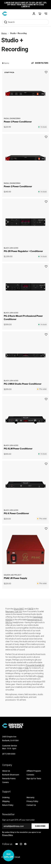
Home (4, 33)
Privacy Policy (7, 835)
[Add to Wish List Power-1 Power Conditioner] (46, 72)
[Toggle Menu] (46, 14)
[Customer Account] (34, 14)
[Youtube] (17, 844)
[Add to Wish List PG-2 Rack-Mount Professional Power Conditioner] (46, 266)
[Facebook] (25, 844)
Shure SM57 (19, 609)
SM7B (30, 609)
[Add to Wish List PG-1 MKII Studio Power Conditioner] (46, 334)
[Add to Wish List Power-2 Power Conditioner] (46, 136)
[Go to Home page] (4, 13)
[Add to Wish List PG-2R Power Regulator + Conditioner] (46, 201)
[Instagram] (21, 844)
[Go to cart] (40, 14)
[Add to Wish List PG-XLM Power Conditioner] (46, 399)
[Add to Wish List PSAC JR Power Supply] (46, 528)
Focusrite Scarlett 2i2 (35, 665)
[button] (8, 855)
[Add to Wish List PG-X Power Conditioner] (46, 463)
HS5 (20, 668)
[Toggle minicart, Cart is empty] (40, 14)
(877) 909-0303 (8, 754)
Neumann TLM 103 (13, 611)
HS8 (26, 668)
